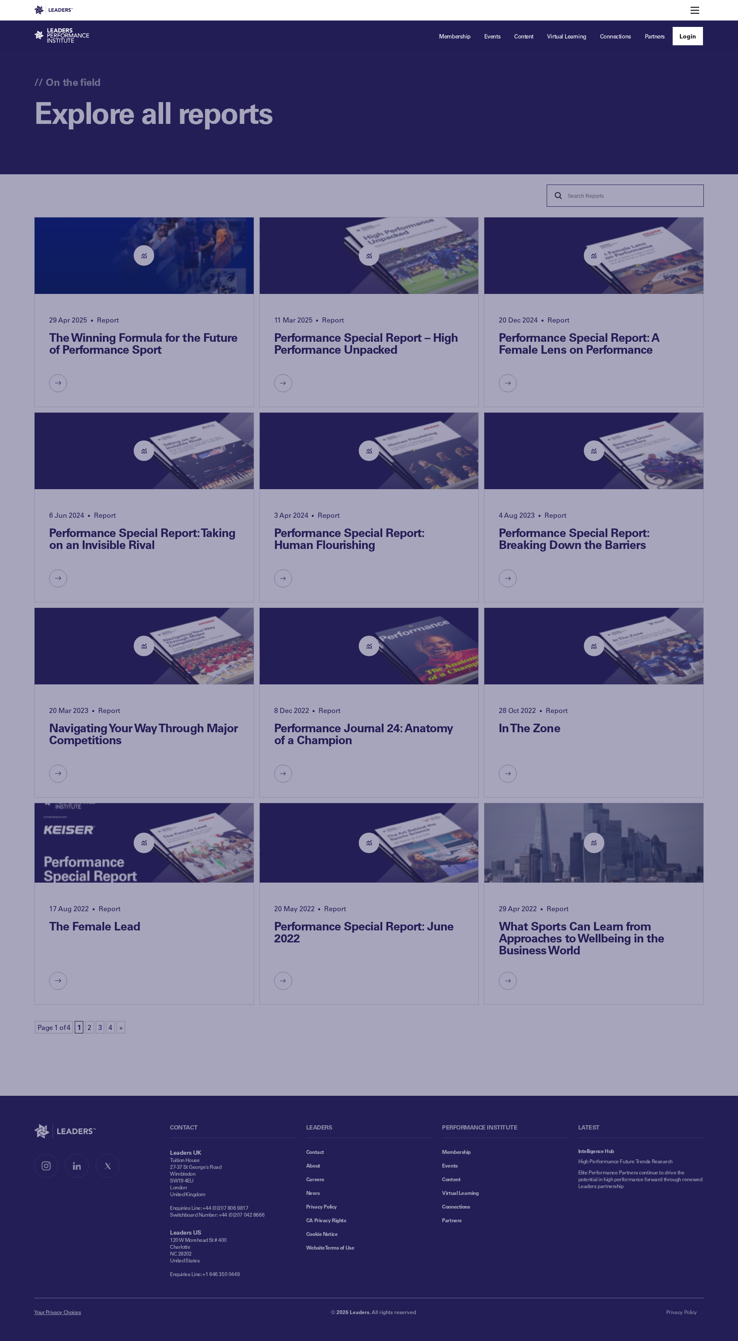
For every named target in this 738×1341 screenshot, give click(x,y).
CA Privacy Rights (326, 1220)
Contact (315, 1151)
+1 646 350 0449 (221, 1274)
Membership (456, 1151)
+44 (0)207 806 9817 (225, 1207)
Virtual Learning (460, 1192)
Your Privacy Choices (57, 1312)
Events (449, 1165)
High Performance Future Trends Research (625, 1161)
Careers (315, 1179)
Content (451, 1179)
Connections (456, 1206)
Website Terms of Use (330, 1247)
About (313, 1165)
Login (687, 36)
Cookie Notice (322, 1233)
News (312, 1192)
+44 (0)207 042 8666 (241, 1214)
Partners (452, 1220)
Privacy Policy (321, 1206)
